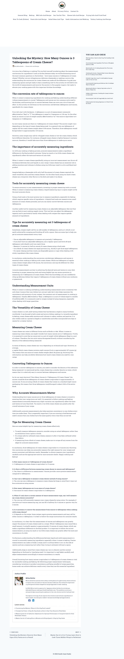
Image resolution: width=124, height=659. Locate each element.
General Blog (22, 15)
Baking (31, 15)
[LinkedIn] (33, 600)
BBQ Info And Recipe (43, 15)
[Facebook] (29, 600)
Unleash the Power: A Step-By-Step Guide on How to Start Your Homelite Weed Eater (41, 611)
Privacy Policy (63, 11)
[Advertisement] (62, 34)
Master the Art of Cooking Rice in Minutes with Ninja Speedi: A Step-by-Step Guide (40, 618)
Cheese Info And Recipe (75, 15)
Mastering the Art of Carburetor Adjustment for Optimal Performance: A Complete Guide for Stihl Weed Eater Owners (44, 614)
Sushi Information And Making (77, 19)
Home (48, 11)
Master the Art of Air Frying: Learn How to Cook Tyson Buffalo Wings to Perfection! (65, 634)
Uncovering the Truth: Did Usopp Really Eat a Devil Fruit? (99, 98)
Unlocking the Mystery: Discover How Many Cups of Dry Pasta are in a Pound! (26, 634)
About (54, 11)
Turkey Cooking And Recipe (100, 19)
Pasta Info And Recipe (38, 19)
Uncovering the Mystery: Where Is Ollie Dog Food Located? (33, 608)
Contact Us (74, 11)
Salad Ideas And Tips (56, 19)
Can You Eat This (59, 15)
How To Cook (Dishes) (21, 19)
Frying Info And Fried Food (96, 15)
